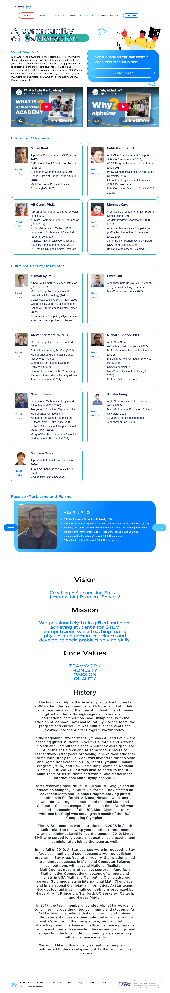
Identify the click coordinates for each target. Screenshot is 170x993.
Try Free (27, 15)
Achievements (102, 15)
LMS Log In (131, 15)
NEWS (69, 982)
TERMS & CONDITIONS (48, 982)
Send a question (123, 73)
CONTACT (25, 982)
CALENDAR (106, 982)
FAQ (80, 982)
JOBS (93, 982)
